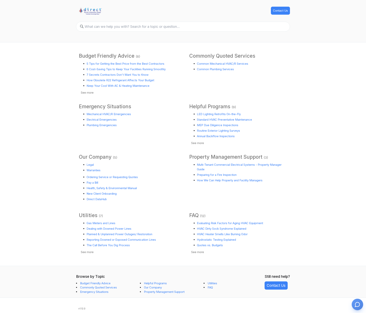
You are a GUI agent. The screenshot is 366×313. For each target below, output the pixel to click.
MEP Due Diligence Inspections (217, 125)
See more (87, 92)
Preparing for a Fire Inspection (217, 175)
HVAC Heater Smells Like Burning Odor (222, 234)
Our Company (95, 157)
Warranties (93, 170)
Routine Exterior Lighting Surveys (218, 130)
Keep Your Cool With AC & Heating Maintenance (118, 86)
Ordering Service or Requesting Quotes (112, 177)
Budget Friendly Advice (106, 56)
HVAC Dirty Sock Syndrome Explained (221, 228)
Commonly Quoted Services (222, 56)
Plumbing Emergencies (102, 125)
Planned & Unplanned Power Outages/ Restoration (119, 234)
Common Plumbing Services (215, 69)
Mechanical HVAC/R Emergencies (109, 114)
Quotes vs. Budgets (210, 245)
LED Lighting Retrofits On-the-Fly (219, 114)
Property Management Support (225, 157)
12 (202, 216)
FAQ (194, 215)
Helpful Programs (209, 106)
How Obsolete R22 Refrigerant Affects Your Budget (120, 80)
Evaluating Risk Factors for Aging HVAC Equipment (230, 223)
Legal (90, 164)
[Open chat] (357, 304)
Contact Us (280, 10)
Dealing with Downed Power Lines (109, 228)
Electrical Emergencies (102, 119)
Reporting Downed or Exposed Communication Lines (121, 239)
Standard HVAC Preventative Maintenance (224, 119)
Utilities (88, 215)
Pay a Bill (92, 182)
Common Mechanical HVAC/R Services (222, 63)
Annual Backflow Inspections (216, 136)
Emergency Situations (105, 106)
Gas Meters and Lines (101, 223)
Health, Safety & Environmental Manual (112, 188)
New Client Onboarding (102, 193)
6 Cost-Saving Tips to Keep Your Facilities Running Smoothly (126, 69)
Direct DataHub (97, 199)
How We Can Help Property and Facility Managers (229, 180)
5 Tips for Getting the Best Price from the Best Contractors (125, 63)
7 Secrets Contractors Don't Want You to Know (117, 74)
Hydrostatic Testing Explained (216, 239)
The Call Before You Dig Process (108, 245)
